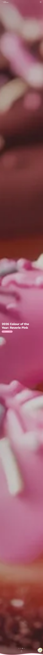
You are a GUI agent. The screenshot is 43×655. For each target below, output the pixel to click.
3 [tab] (22, 648)
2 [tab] (20, 648)
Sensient (5, 2)
